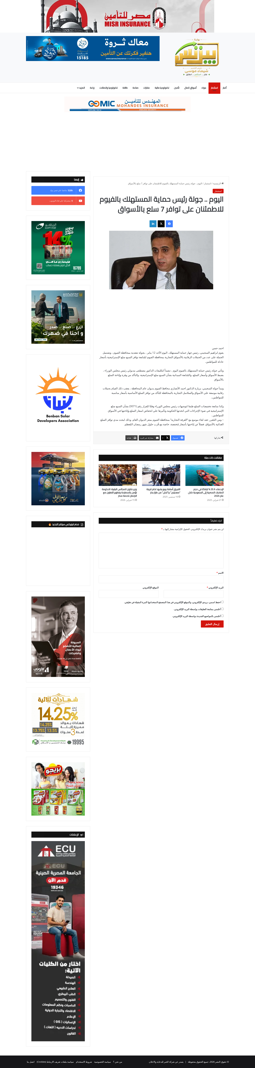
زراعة (92, 87)
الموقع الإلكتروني (151, 587)
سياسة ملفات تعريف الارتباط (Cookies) (55, 1061)
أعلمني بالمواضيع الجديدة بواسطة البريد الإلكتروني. (196, 616)
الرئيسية (217, 183)
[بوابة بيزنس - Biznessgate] (197, 57)
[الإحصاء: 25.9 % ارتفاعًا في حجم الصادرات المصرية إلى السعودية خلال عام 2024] (204, 475)
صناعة (135, 87)
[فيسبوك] (169, 223)
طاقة (125, 87)
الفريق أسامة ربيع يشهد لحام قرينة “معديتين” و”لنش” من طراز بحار (163, 491)
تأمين (176, 87)
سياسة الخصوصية (102, 1061)
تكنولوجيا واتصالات (108, 87)
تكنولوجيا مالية (162, 87)
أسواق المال (190, 87)
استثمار (214, 87)
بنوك (203, 87)
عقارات (146, 87)
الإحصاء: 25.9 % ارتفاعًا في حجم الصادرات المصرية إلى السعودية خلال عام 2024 (206, 492)
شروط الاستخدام (84, 1061)
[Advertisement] (127, 141)
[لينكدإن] (153, 223)
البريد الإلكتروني (215, 587)
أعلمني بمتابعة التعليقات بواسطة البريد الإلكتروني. (197, 609)
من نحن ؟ (117, 1061)
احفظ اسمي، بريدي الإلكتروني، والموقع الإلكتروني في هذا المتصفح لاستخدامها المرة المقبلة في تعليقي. (172, 602)
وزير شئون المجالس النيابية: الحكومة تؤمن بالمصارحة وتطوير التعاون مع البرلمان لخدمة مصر (119, 492)
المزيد (82, 87)
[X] (161, 223)
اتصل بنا (31, 1061)
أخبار (225, 87)
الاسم (220, 572)
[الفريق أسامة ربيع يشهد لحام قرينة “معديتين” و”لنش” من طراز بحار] (161, 475)
